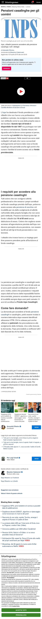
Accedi (38, 2)
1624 (39, 562)
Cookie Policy (15, 606)
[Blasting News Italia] (11, 2)
